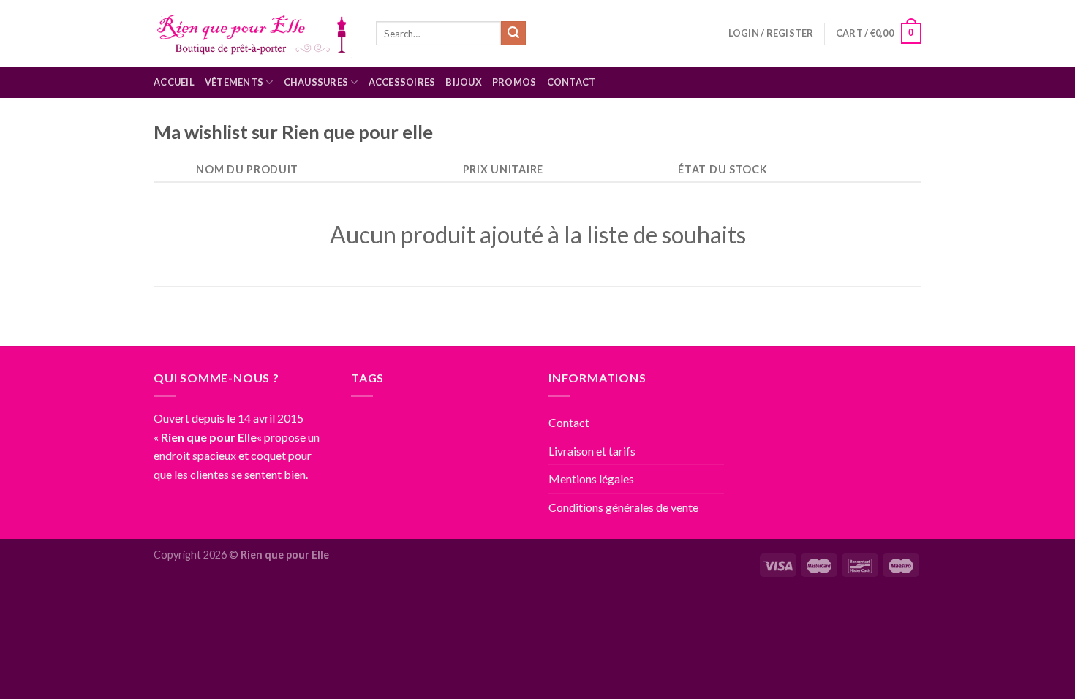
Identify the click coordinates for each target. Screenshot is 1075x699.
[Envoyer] (513, 33)
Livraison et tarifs (591, 451)
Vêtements (234, 82)
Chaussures (316, 82)
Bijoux (463, 82)
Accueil (174, 82)
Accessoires (402, 82)
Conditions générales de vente (623, 507)
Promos (514, 82)
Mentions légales (591, 478)
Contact (571, 82)
